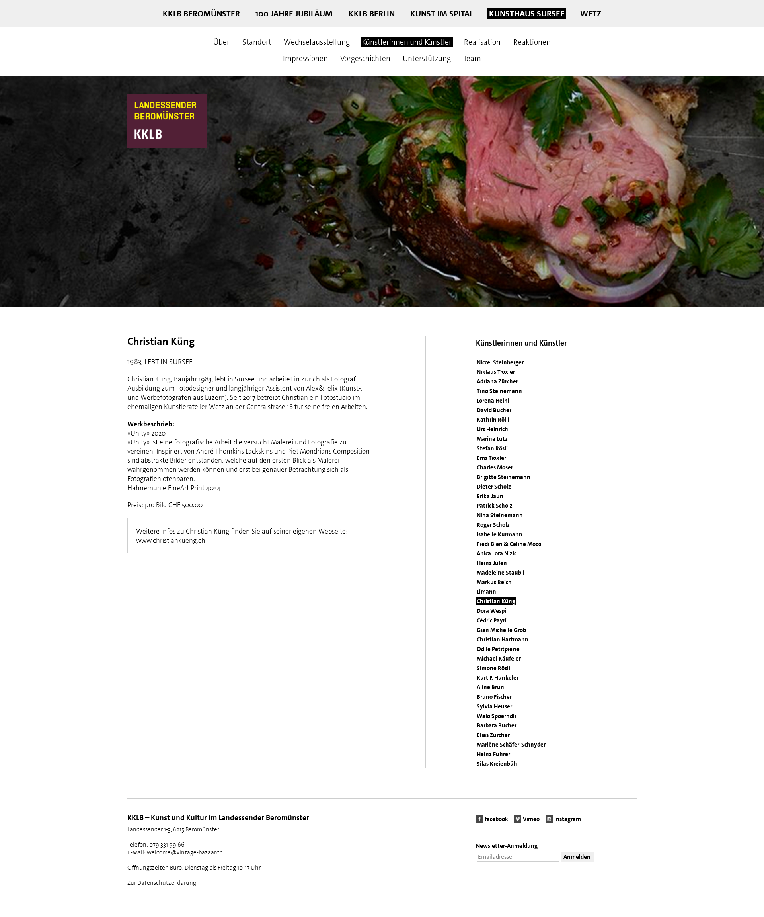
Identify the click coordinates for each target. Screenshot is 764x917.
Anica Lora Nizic (496, 553)
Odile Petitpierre (498, 649)
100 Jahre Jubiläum (294, 13)
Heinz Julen (492, 563)
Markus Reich (494, 582)
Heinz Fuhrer (493, 754)
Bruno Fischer (494, 697)
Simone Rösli (493, 668)
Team (472, 58)
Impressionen (305, 58)
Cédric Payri (492, 620)
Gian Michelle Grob (501, 630)
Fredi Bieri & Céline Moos (509, 544)
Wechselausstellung (317, 42)
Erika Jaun (490, 496)
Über (221, 42)
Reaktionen (532, 42)
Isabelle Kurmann (499, 534)
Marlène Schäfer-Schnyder (511, 745)
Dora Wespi (491, 611)
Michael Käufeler (499, 659)
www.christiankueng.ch (170, 540)
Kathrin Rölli (493, 420)
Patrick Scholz (495, 506)
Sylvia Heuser (494, 706)
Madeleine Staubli (500, 573)
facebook (496, 819)
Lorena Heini (493, 401)
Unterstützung (427, 58)
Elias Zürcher (493, 735)
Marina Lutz (492, 439)
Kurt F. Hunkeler (497, 678)
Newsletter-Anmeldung (507, 846)
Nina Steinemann (500, 515)
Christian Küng (496, 601)
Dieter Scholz (494, 487)
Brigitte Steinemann (503, 477)
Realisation (482, 42)
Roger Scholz (493, 525)
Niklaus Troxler (496, 372)
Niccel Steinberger (500, 362)
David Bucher (494, 410)
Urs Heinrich (492, 429)
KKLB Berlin (372, 13)
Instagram (567, 819)
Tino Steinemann (499, 391)
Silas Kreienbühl (498, 764)
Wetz (590, 13)
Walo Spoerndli (496, 716)
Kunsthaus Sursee (527, 13)
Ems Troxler (491, 458)
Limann (486, 592)
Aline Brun (490, 687)
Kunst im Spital (441, 13)
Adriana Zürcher (497, 381)
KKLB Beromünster (201, 13)
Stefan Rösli (492, 448)
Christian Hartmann (502, 639)
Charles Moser (495, 467)
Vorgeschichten (365, 58)
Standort (256, 42)
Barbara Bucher (496, 725)
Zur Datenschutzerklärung (161, 883)
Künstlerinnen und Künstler (407, 42)
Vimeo (531, 819)
